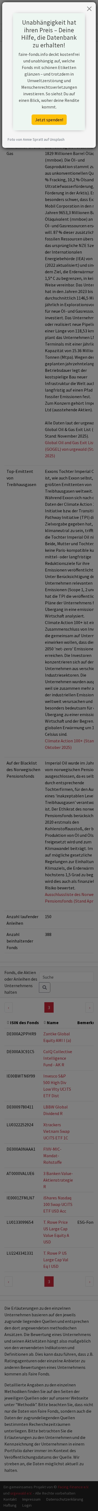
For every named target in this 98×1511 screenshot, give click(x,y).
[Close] (89, 8)
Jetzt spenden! (49, 119)
